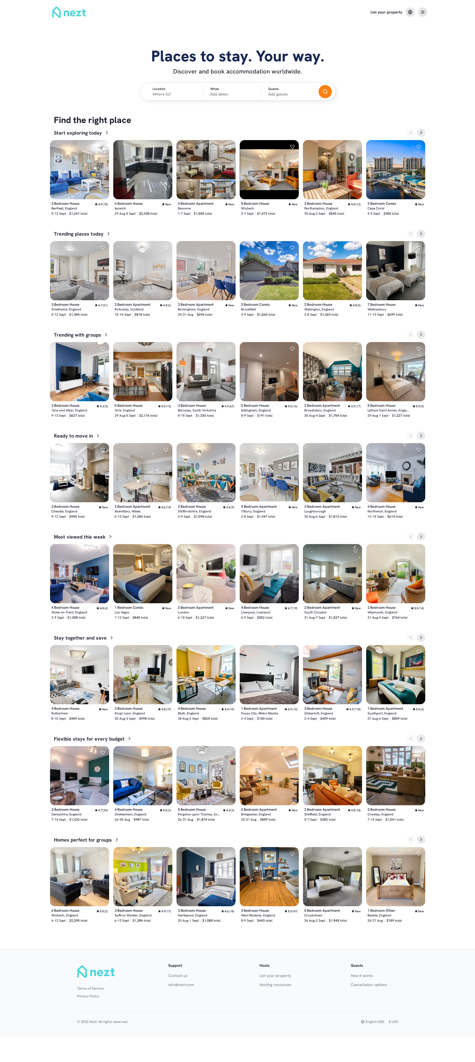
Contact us (177, 975)
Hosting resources (275, 984)
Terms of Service (90, 988)
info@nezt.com (181, 984)
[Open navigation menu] (422, 12)
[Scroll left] (411, 133)
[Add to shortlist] (102, 147)
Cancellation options (369, 984)
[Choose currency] (410, 12)
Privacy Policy (88, 996)
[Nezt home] (97, 971)
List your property (386, 12)
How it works (362, 975)
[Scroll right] (421, 133)
